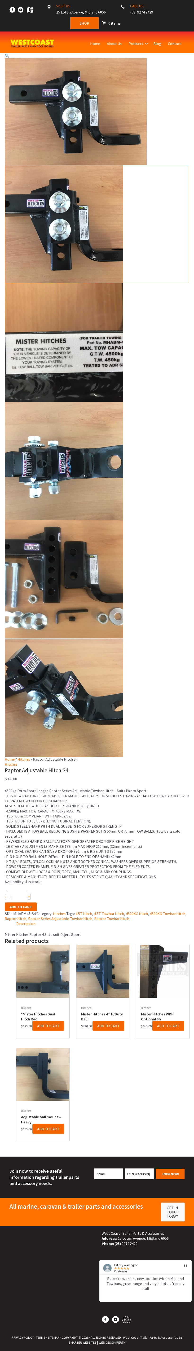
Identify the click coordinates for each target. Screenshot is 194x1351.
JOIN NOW (170, 1173)
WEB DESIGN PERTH (112, 1342)
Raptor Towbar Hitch (111, 918)
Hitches (24, 759)
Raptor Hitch (15, 918)
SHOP (84, 23)
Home (95, 43)
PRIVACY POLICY (23, 1337)
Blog (157, 43)
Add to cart (20, 906)
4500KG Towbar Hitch (167, 913)
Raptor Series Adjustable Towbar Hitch (60, 918)
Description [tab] (25, 923)
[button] (146, 43)
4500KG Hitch (137, 913)
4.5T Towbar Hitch (109, 913)
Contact (174, 43)
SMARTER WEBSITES (83, 1342)
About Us (114, 43)
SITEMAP (54, 1337)
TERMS (40, 1337)
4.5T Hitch (83, 913)
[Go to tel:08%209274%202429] (152, 10)
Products (135, 43)
